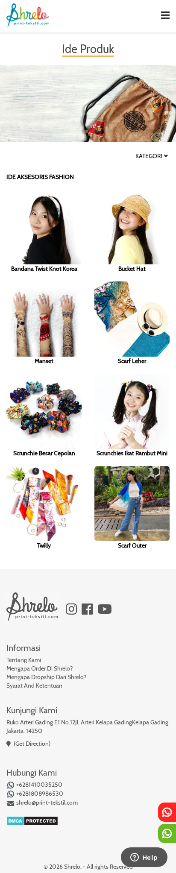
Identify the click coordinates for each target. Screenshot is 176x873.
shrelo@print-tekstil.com (46, 802)
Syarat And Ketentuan (34, 685)
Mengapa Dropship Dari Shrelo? (46, 677)
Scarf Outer (132, 545)
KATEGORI (148, 156)
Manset (44, 361)
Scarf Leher (132, 361)
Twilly (44, 545)
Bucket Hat (132, 268)
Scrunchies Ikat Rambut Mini (132, 453)
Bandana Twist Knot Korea (44, 268)
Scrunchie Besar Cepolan (44, 453)
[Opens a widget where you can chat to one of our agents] (143, 858)
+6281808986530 (39, 793)
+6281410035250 (38, 784)
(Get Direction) (32, 743)
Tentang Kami (23, 660)
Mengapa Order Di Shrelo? (39, 668)
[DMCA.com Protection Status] (32, 820)
